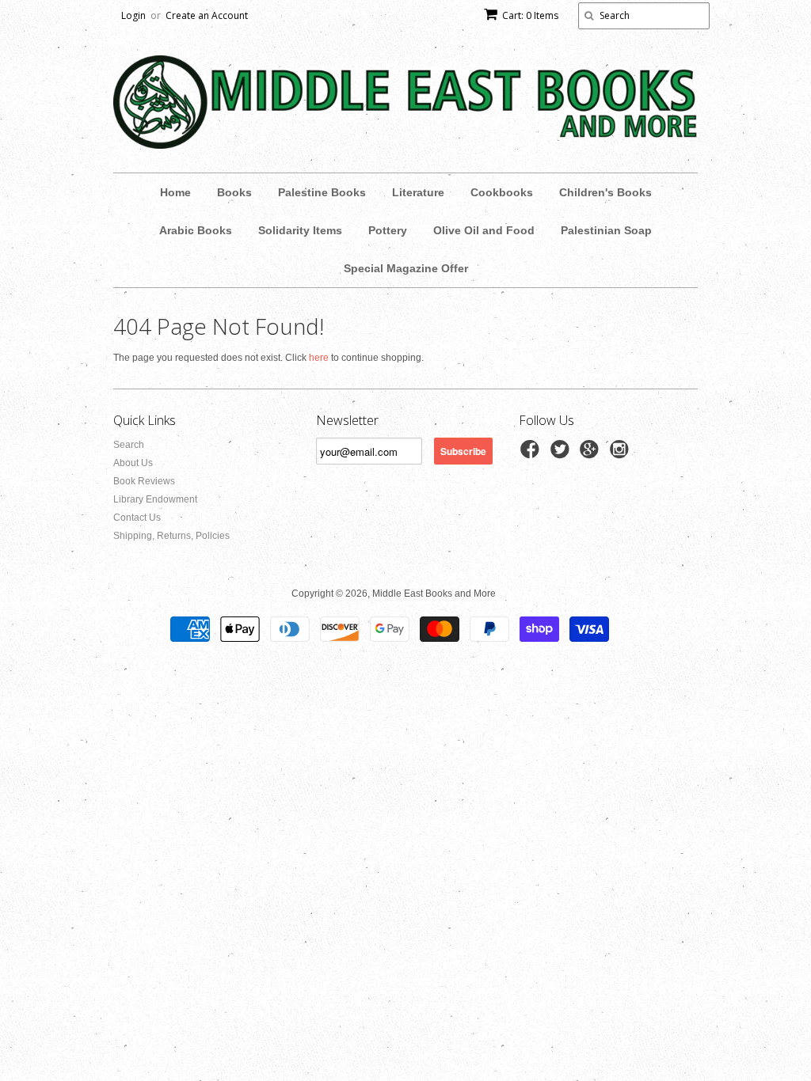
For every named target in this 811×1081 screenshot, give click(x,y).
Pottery (387, 230)
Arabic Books (195, 230)
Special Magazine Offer (406, 268)
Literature (418, 192)
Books (234, 192)
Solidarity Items (300, 230)
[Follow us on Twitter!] (562, 454)
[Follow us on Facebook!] (532, 454)
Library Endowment (155, 499)
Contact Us (137, 517)
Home (175, 192)
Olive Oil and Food (484, 230)
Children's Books (605, 192)
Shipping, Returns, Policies (171, 535)
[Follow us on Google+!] (591, 454)
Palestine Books (322, 192)
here (319, 357)
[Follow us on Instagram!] (622, 454)
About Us (133, 462)
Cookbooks (501, 192)
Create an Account (207, 15)
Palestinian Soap (606, 230)
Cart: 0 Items (530, 15)
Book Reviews (144, 481)
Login (133, 15)
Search (128, 444)
